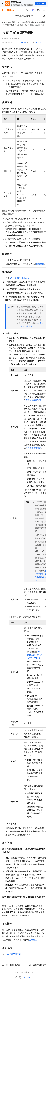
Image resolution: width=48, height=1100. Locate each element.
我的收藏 (39, 42)
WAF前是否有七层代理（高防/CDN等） (35, 654)
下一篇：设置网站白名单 (35, 964)
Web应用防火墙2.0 (29, 22)
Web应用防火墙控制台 (20, 278)
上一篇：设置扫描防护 (11, 964)
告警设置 (33, 939)
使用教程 (40, 263)
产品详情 (22, 42)
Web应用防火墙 (14, 22)
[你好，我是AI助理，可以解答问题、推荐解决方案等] (33, 10)
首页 (3, 22)
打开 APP (40, 3)
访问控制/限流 (22, 25)
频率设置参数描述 (33, 447)
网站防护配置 (9, 25)
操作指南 (42, 22)
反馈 (28, 977)
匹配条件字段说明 (33, 400)
